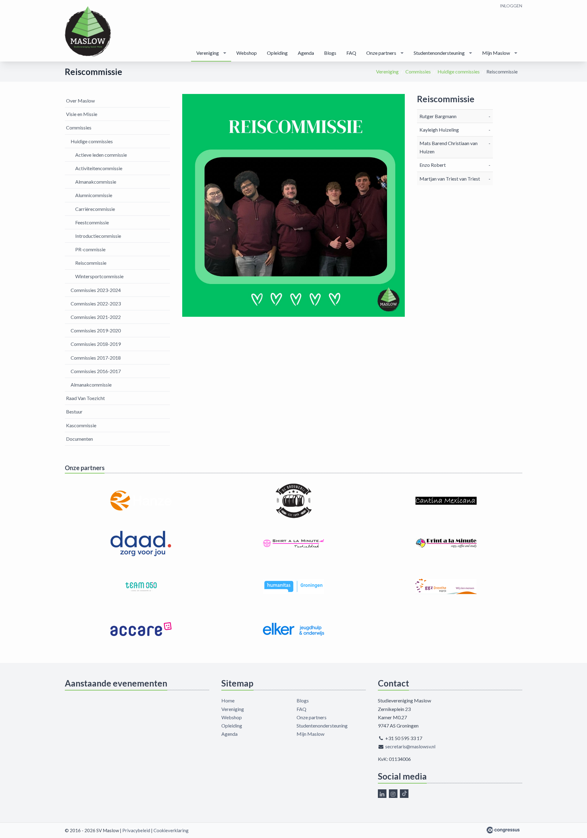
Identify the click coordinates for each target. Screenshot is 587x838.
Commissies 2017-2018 (96, 358)
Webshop (246, 53)
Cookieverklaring (171, 830)
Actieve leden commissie (101, 155)
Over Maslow (80, 100)
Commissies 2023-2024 (96, 290)
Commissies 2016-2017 (96, 371)
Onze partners (381, 53)
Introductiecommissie (98, 236)
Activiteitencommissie (98, 168)
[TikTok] (404, 793)
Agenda (306, 53)
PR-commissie (90, 249)
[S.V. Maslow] (88, 31)
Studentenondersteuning (439, 53)
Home (227, 700)
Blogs (330, 53)
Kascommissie (81, 425)
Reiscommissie (90, 263)
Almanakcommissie (95, 182)
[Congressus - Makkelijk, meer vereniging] (503, 830)
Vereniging (207, 53)
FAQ (351, 53)
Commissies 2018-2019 (96, 344)
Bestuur (74, 411)
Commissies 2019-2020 (96, 330)
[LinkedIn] (382, 793)
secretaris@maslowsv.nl (410, 746)
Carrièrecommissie (95, 209)
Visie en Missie (81, 114)
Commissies (418, 71)
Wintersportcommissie (99, 276)
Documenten (79, 439)
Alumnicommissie (93, 195)
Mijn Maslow (496, 53)
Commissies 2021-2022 (96, 317)
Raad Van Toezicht (85, 398)
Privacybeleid (136, 830)
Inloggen (511, 5)
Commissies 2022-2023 (96, 303)
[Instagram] (393, 793)
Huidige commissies (458, 71)
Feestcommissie (92, 222)
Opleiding (277, 53)
